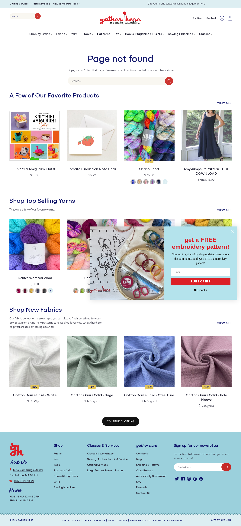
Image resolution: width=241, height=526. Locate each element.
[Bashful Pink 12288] (18, 291)
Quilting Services (19, 4)
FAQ (138, 482)
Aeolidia (226, 520)
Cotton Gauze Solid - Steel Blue (149, 395)
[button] (40, 35)
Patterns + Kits (108, 34)
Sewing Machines (180, 34)
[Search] (38, 16)
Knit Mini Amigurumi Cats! (34, 169)
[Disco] (152, 182)
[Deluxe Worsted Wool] (50, 292)
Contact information (168, 521)
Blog (139, 459)
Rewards (141, 487)
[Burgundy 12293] (25, 291)
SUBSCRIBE (200, 281)
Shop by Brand (39, 34)
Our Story (142, 453)
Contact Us (143, 493)
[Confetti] (146, 182)
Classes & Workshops (100, 453)
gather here (25, 520)
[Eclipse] (158, 182)
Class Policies (144, 470)
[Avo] (82, 291)
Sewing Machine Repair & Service (107, 459)
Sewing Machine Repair (66, 4)
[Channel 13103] (37, 291)
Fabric (60, 34)
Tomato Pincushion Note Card (92, 169)
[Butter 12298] (31, 291)
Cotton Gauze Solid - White (34, 395)
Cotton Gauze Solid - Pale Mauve (206, 398)
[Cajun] (139, 182)
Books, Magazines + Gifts (143, 34)
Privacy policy (117, 521)
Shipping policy (140, 521)
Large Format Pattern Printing (105, 470)
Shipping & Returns (147, 465)
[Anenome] (76, 291)
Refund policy (71, 521)
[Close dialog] (232, 231)
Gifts (57, 482)
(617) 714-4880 (24, 480)
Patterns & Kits (63, 470)
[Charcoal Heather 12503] (44, 291)
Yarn (74, 34)
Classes (204, 34)
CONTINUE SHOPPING (120, 421)
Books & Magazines (66, 476)
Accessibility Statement (151, 476)
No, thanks (200, 290)
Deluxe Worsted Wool (35, 278)
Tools (87, 34)
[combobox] (25, 16)
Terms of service (94, 521)
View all (224, 103)
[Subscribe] (226, 467)
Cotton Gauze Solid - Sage (92, 395)
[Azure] (133, 182)
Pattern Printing (41, 4)
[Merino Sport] (165, 183)
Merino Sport (149, 169)
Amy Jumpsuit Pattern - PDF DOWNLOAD (206, 172)
